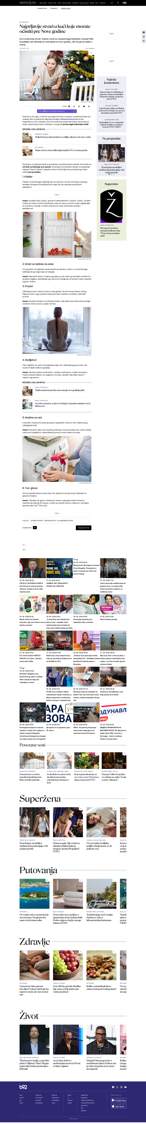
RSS (82, 1108)
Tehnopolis (55, 1098)
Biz (21, 1100)
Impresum (84, 1098)
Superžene (75, 3)
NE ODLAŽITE (24, 22)
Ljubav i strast (52, 3)
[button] (109, 174)
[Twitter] (117, 1087)
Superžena (39, 1103)
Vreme (70, 1103)
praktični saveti (37, 520)
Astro (97, 3)
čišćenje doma (67, 119)
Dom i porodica (84, 3)
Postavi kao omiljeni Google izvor (51, 111)
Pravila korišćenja (87, 1100)
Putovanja (39, 1098)
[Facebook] (113, 1087)
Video (69, 1095)
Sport (22, 1098)
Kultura (38, 1100)
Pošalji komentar (83, 528)
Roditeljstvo (54, 8)
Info (21, 1095)
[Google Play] (118, 1100)
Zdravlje (39, 1095)
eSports (54, 1095)
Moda (59, 3)
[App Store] (118, 1106)
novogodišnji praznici (65, 520)
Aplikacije (84, 1105)
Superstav (103, 3)
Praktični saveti (65, 8)
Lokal (53, 1103)
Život (21, 1103)
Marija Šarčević (107, 225)
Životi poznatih (66, 3)
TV (68, 1098)
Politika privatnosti (88, 1103)
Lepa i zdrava (43, 3)
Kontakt (84, 1111)
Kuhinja (92, 3)
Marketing (84, 1095)
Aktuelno (23, 912)
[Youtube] (125, 1087)
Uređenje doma (42, 8)
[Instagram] (121, 1087)
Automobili (55, 1100)
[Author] (111, 206)
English (70, 1100)
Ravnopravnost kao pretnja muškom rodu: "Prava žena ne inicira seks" (110, 232)
